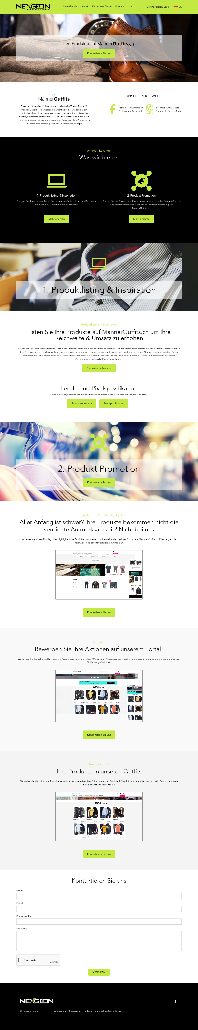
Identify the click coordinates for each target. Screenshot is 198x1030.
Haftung (87, 1011)
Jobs (130, 6)
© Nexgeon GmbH (30, 1011)
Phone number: (24, 915)
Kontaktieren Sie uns (102, 6)
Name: (19, 890)
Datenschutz (59, 1011)
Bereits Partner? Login (158, 6)
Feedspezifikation (82, 403)
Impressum (75, 1011)
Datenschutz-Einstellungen (108, 1011)
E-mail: (19, 903)
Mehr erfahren (56, 219)
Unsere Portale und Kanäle (75, 6)
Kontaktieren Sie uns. (99, 368)
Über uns (119, 6)
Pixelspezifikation (113, 403)
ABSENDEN (99, 972)
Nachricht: (21, 928)
